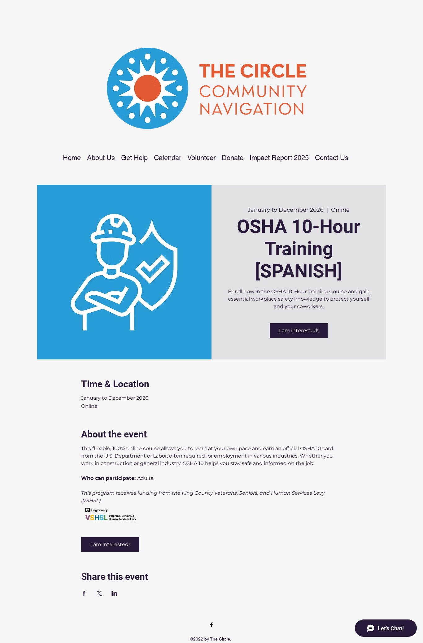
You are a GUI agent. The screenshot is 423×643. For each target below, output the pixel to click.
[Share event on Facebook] (84, 593)
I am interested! (298, 330)
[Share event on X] (99, 593)
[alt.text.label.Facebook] (211, 625)
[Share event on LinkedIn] (114, 593)
